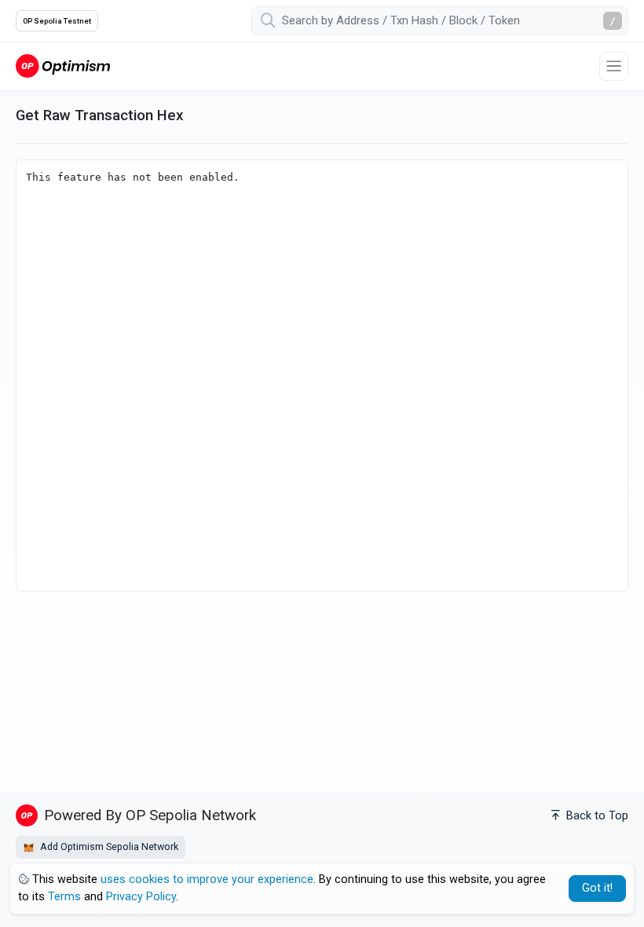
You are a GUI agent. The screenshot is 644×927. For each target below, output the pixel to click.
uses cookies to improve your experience (207, 879)
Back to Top (595, 816)
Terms (64, 896)
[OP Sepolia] (63, 65)
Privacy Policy (141, 896)
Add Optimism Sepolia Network (108, 846)
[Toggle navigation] (613, 66)
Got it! (597, 888)
